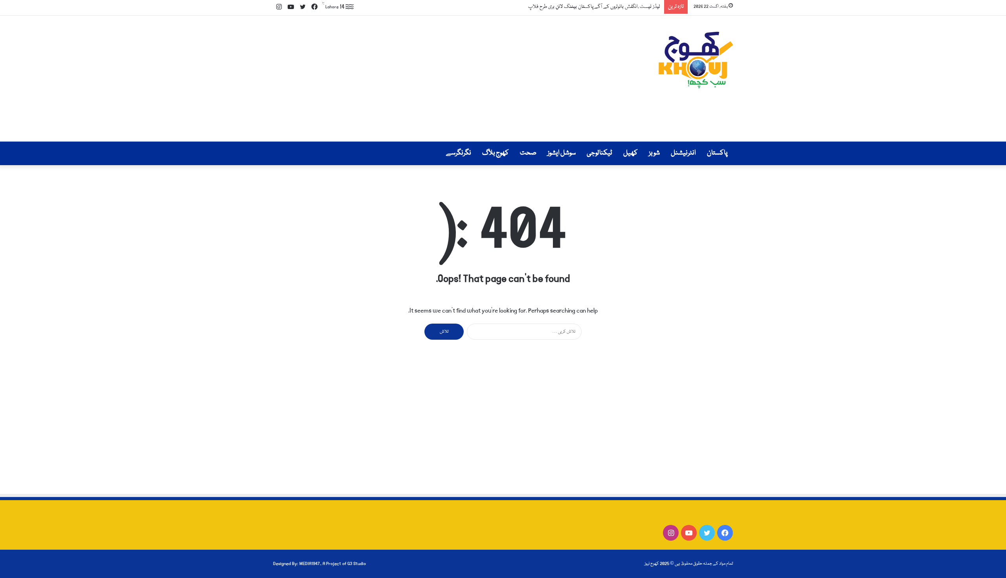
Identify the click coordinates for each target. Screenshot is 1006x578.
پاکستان (717, 153)
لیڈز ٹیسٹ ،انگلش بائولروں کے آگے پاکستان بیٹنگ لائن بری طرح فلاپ (594, 7)
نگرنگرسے (458, 153)
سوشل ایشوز (561, 153)
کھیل (630, 153)
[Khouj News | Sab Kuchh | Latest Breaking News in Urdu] (695, 59)
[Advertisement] (424, 79)
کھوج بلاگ (495, 153)
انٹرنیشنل (683, 153)
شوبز (654, 153)
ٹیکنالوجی (599, 153)
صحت (528, 153)
